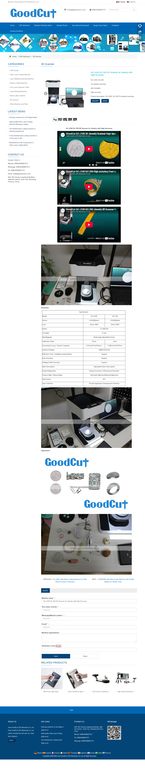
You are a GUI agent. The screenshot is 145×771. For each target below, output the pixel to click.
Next (84, 93)
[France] (121, 2)
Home (12, 25)
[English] (131, 2)
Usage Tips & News (100, 25)
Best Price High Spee (51, 691)
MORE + (11, 740)
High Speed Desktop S (125, 691)
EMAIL (105, 101)
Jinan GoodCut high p (76, 691)
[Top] (140, 43)
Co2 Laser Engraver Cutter (19, 87)
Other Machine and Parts (19, 104)
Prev (46, 93)
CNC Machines (24, 25)
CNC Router (14, 70)
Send (56, 656)
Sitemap (99, 756)
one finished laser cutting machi (51, 740)
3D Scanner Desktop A (101, 691)
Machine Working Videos (43, 25)
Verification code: (48, 646)
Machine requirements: (50, 633)
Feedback (115, 25)
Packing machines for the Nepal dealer (23, 117)
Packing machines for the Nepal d (52, 727)
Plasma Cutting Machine (18, 83)
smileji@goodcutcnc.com (76, 10)
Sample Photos (62, 25)
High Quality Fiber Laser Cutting (51, 733)
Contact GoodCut (16, 31)
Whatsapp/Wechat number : (53, 615)
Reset (85, 656)
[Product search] (134, 9)
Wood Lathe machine (17, 96)
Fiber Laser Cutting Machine (20, 74)
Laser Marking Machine (18, 91)
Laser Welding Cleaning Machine (22, 79)
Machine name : (48, 598)
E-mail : (45, 624)
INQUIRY (95, 101)
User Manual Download (80, 25)
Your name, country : (50, 607)
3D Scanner (36, 56)
